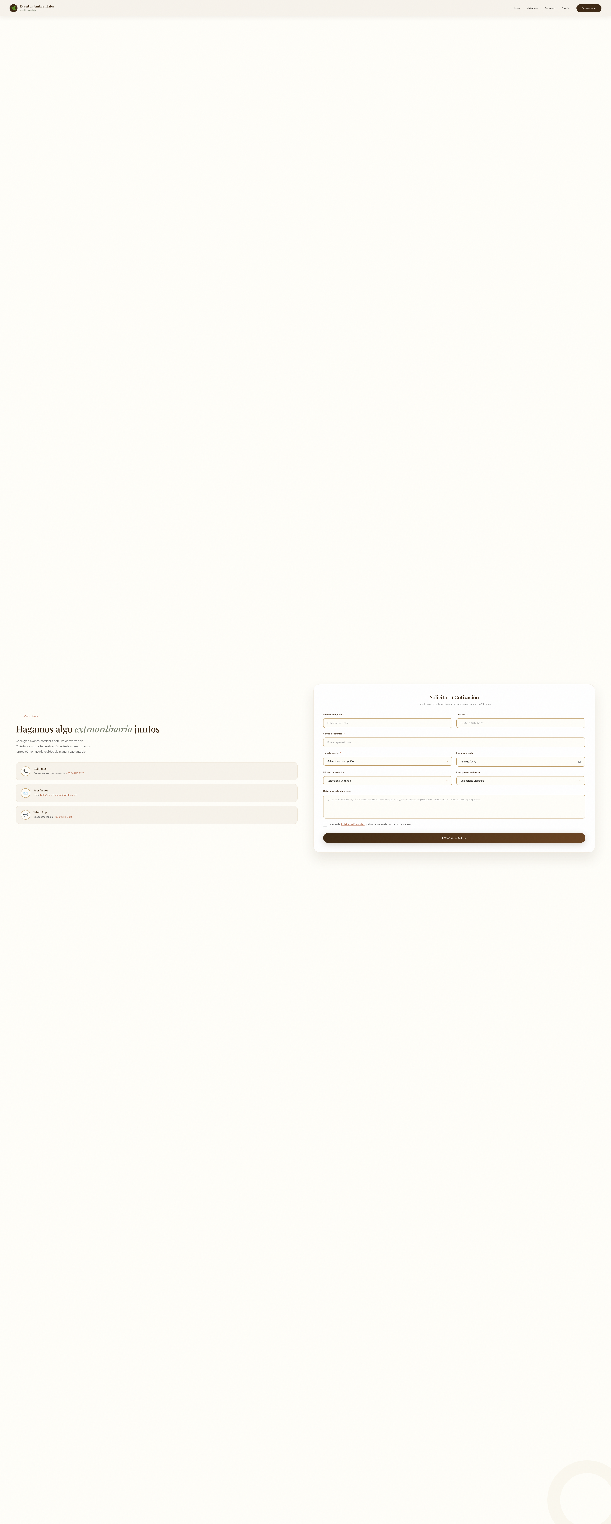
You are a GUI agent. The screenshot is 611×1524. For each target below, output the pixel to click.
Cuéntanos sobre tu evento (337, 791)
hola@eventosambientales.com (58, 795)
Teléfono (462, 714)
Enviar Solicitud (454, 837)
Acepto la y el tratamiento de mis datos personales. (370, 824)
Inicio (517, 8)
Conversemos (589, 8)
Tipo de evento (332, 753)
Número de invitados (333, 772)
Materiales (532, 8)
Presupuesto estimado (468, 772)
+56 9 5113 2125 (75, 773)
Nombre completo (333, 714)
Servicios (550, 8)
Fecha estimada (464, 753)
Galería (565, 8)
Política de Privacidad (353, 824)
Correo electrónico (334, 733)
